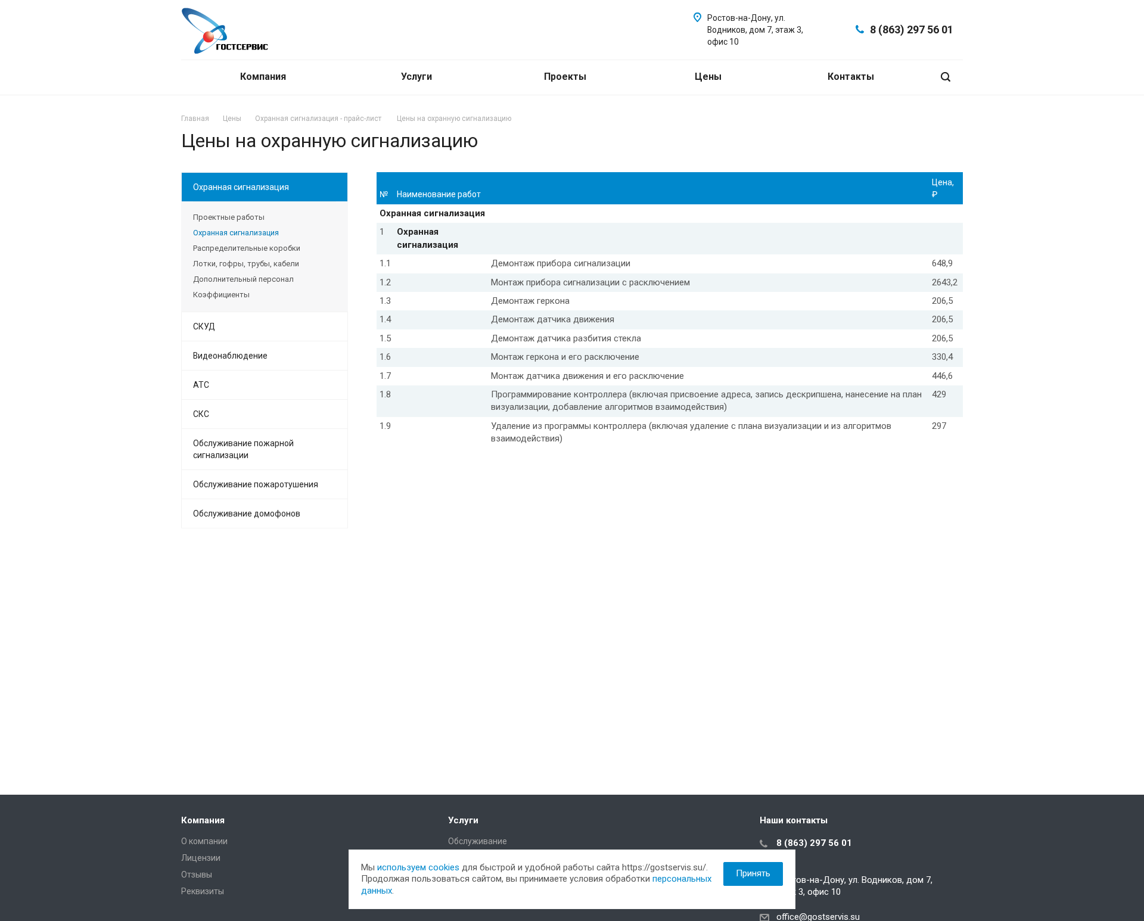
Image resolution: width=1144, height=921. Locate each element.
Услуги (417, 76)
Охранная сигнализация (241, 187)
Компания (264, 76)
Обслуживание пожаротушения (255, 484)
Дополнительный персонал (243, 279)
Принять (753, 873)
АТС (201, 385)
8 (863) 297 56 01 (911, 29)
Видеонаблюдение (230, 355)
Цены (709, 76)
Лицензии (200, 858)
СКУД (204, 326)
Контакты (851, 76)
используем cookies (418, 867)
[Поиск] (945, 77)
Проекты (566, 76)
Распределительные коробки (246, 248)
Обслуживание (477, 841)
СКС (201, 414)
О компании (204, 841)
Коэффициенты (221, 294)
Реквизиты (202, 891)
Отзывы (196, 874)
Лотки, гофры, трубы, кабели (246, 263)
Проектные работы (229, 217)
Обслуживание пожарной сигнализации (243, 449)
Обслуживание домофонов (246, 513)
